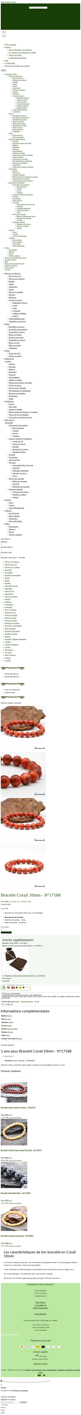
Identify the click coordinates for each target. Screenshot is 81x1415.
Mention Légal (30, 1370)
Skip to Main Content (8, 2)
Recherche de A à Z (12, 676)
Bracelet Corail (6, 552)
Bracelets (8, 570)
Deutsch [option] (3, 1407)
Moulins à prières (11, 634)
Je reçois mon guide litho (10, 1334)
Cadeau (7, 658)
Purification (9, 605)
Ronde (9, 1026)
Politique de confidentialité (46, 1370)
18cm (8, 1035)
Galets (7, 581)
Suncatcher (9, 650)
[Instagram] (39, 1367)
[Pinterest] (41, 1367)
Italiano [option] (3, 1410)
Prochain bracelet (7, 1045)
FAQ (40, 1373)
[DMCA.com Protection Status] (40, 1376)
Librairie (8, 661)
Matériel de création (12, 623)
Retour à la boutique (21, 1390)
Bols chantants (10, 629)
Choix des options (15, 1118)
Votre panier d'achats (17, 27)
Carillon (7, 647)
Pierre (10, 1016)
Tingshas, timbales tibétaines (15, 639)
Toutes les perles (11, 615)
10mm (11, 1022)
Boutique (4, 542)
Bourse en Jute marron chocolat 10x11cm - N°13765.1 (22, 946)
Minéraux (8, 602)
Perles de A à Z (10, 613)
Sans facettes (12, 1029)
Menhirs (8, 599)
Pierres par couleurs (12, 567)
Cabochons (9, 594)
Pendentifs (9, 573)
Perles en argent (11, 621)
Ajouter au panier (6, 932)
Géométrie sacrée (11, 586)
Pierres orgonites (11, 597)
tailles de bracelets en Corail (33, 1278)
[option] (4, 1407)
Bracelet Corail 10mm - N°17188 (14, 943)
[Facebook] (37, 1367)
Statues (7, 637)
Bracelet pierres (7, 547)
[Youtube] (44, 1367)
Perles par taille (10, 618)
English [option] (3, 1413)
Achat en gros (10, 692)
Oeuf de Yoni (9, 591)
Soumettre (23, 1402)
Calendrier (8, 607)
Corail (37, 1002)
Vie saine (8, 653)
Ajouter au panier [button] (15, 1246)
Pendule (8, 642)
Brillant (10, 1032)
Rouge (19, 1039)
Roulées (8, 583)
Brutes (7, 578)
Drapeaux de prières (12, 631)
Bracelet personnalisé (13, 575)
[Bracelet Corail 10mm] (23, 751)
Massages (8, 589)
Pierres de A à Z (11, 565)
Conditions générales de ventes (68, 1370)
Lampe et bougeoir (11, 645)
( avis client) (6, 904)
